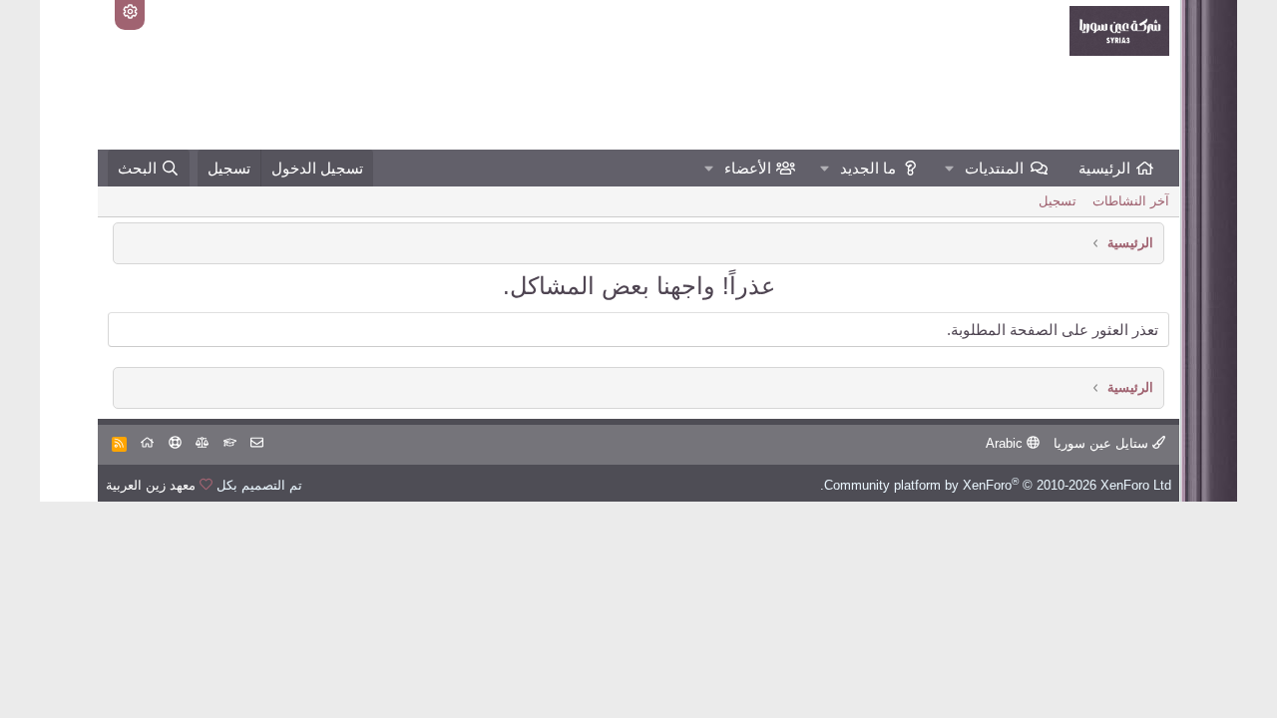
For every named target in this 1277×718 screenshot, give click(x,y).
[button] (950, 168)
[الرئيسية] (147, 443)
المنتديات (994, 168)
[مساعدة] (175, 443)
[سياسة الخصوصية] (202, 443)
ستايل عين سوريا (1103, 443)
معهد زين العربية (151, 485)
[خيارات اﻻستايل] (130, 15)
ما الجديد (868, 168)
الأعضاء (747, 168)
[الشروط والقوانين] (229, 443)
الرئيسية (1104, 168)
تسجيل (1057, 200)
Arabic (1006, 443)
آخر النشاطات (1130, 200)
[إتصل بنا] (256, 443)
